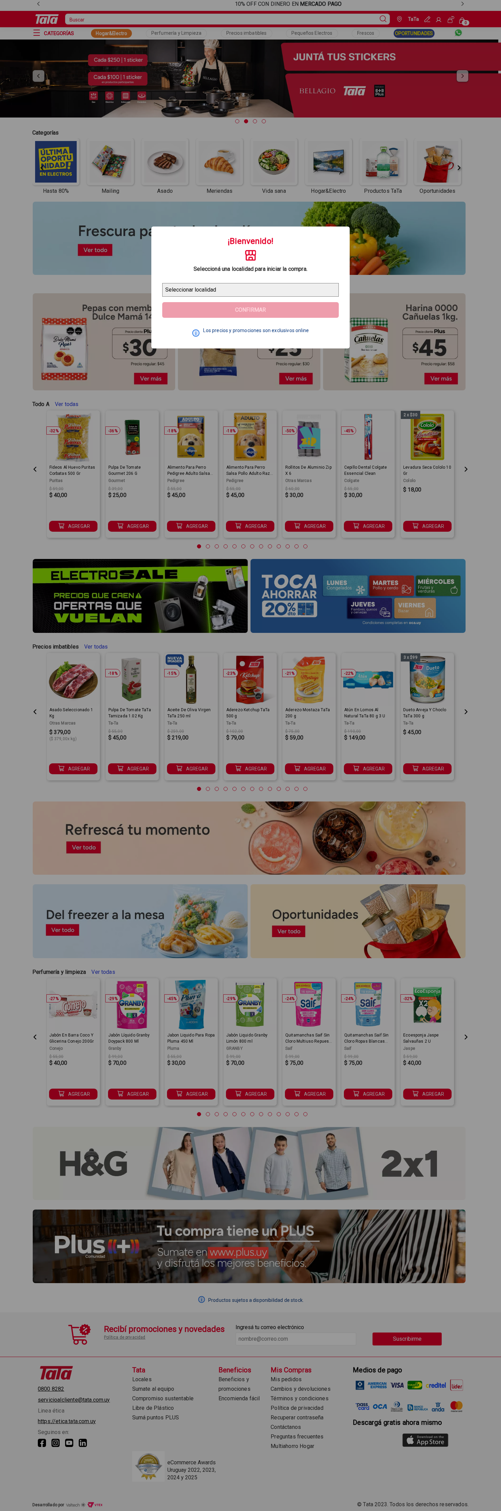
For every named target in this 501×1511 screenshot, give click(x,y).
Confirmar (250, 310)
